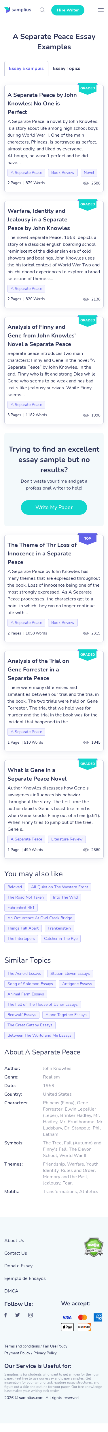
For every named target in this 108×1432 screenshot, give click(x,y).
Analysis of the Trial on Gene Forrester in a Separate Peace (38, 669)
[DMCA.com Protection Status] (94, 1247)
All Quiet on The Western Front (59, 887)
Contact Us (15, 1253)
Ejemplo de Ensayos (25, 1278)
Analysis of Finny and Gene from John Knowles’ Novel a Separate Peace (41, 335)
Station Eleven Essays (70, 973)
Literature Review (67, 839)
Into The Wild (65, 897)
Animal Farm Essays (25, 994)
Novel (89, 172)
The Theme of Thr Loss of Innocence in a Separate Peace (42, 553)
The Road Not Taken (25, 897)
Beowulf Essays (21, 1014)
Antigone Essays (77, 984)
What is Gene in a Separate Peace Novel (37, 774)
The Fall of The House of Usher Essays (42, 1004)
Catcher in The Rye (60, 938)
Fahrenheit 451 (21, 907)
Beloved (14, 887)
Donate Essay (18, 1266)
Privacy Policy (45, 1353)
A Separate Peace (26, 172)
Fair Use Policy (55, 1346)
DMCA (11, 1291)
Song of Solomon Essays (30, 984)
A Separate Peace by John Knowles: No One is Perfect (42, 103)
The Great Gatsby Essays (29, 1025)
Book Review (63, 172)
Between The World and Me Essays (39, 1035)
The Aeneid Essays (24, 973)
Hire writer (68, 10)
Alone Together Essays (66, 1014)
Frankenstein (59, 928)
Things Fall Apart (23, 928)
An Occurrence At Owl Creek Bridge (39, 918)
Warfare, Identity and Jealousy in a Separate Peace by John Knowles (38, 219)
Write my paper (53, 507)
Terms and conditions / (23, 1346)
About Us (14, 1240)
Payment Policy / (18, 1353)
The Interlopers (21, 938)
